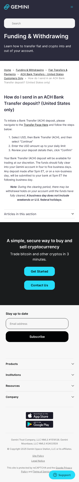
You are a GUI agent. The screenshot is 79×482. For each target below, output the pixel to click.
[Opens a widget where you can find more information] (62, 475)
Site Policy (38, 455)
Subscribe (37, 337)
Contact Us (39, 285)
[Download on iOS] (39, 416)
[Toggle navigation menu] (72, 6)
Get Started (39, 271)
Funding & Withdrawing (30, 69)
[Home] (16, 7)
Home (7, 69)
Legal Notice (38, 460)
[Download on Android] (39, 424)
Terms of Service (42, 471)
